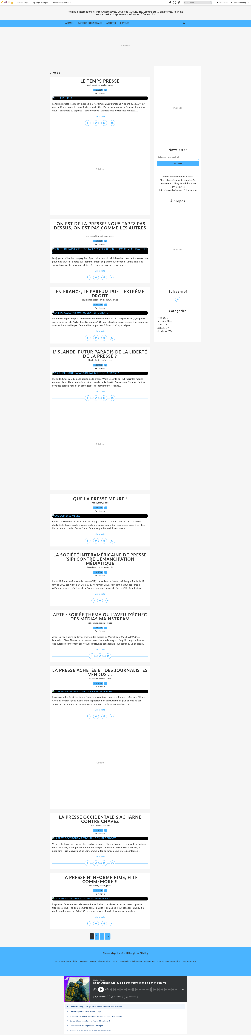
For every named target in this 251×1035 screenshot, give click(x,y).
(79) (163, 328)
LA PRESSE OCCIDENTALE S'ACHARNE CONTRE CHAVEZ (100, 819)
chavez (92, 825)
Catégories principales (90, 23)
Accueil (69, 23)
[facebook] (170, 2)
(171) (162, 318)
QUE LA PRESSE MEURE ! (100, 499)
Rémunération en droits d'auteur (131, 961)
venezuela (106, 825)
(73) (164, 331)
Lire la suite (100, 116)
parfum (109, 300)
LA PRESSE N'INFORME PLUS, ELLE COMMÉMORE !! (100, 880)
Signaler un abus (104, 961)
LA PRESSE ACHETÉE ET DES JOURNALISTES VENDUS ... (100, 672)
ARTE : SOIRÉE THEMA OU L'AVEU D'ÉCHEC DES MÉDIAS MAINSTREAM (100, 617)
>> (107, 936)
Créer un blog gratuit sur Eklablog (66, 961)
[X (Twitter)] (174, 2)
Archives (111, 23)
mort (100, 503)
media (103, 360)
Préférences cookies (189, 961)
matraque (104, 236)
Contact (124, 23)
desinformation (93, 85)
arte (90, 623)
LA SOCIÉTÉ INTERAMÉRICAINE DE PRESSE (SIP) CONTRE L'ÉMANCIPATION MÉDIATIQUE (100, 559)
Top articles (84, 961)
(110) (162, 324)
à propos (132, 997)
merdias (102, 623)
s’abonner (102, 997)
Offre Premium (149, 961)
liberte (97, 360)
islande (91, 360)
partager (117, 997)
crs (87, 236)
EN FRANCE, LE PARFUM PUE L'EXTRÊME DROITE (100, 294)
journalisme (91, 567)
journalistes (94, 236)
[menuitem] (69, 23)
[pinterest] (178, 2)
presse (110, 85)
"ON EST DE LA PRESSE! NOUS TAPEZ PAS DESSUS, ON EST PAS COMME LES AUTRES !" (100, 228)
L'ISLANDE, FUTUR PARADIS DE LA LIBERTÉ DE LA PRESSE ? (100, 354)
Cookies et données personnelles (168, 961)
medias (103, 85)
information (93, 886)
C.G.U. (115, 961)
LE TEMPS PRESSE (100, 81)
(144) (164, 321)
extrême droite (99, 300)
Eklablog (144, 953)
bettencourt (87, 300)
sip (112, 567)
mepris (95, 623)
